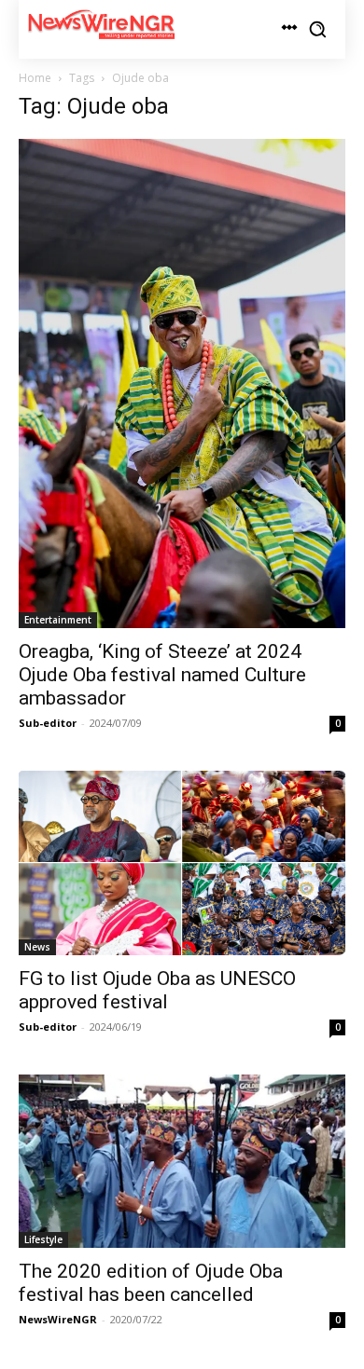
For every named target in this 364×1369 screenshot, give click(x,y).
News (37, 946)
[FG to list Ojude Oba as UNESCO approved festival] (182, 863)
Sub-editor (48, 723)
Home (35, 78)
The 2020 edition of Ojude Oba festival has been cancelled (151, 1283)
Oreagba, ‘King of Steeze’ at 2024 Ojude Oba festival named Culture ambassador (162, 674)
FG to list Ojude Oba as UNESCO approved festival (157, 990)
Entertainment (57, 619)
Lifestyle (43, 1239)
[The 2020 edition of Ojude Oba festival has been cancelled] (182, 1161)
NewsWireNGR (58, 1319)
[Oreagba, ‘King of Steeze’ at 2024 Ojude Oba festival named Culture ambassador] (182, 384)
